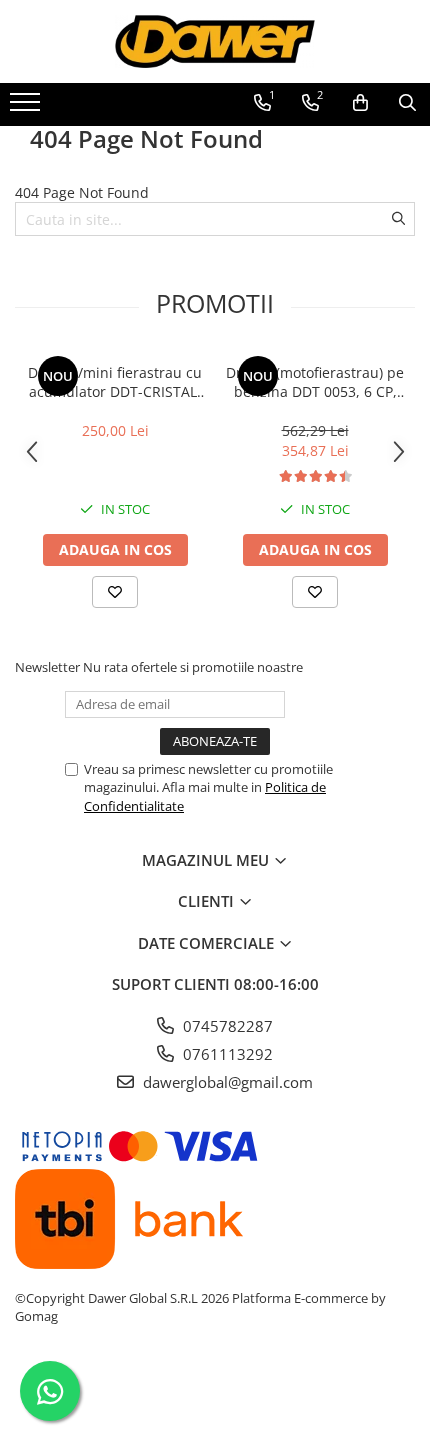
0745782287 (226, 1026)
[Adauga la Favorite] (115, 592)
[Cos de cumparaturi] (360, 103)
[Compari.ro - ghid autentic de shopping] (214, 1393)
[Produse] (27, 108)
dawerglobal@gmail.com (226, 1082)
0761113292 (226, 1054)
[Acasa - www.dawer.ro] (215, 41)
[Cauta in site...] (407, 103)
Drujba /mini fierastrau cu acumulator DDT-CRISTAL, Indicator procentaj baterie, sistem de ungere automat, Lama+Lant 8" (115, 382)
